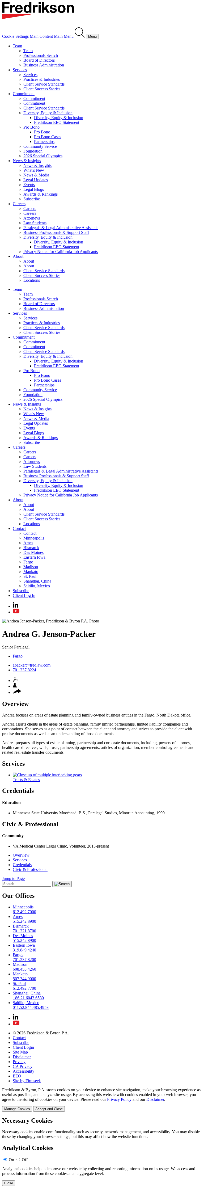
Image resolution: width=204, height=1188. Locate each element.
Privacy (19, 1061)
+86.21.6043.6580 (28, 998)
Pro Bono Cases (47, 136)
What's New (33, 170)
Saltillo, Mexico (36, 586)
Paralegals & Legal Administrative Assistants (60, 227)
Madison (30, 566)
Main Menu (64, 36)
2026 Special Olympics (42, 156)
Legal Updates (35, 180)
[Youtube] (16, 612)
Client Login (23, 1047)
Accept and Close (49, 1109)
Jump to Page (13, 878)
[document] (102, 1151)
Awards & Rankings (40, 194)
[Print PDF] (15, 680)
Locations (31, 280)
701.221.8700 (24, 931)
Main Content (41, 36)
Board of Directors (39, 60)
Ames (28, 543)
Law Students (34, 223)
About (18, 256)
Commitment (24, 93)
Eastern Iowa (34, 557)
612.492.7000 (24, 911)
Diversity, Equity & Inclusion (48, 113)
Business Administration (43, 65)
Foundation (32, 151)
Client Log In (24, 595)
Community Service (40, 146)
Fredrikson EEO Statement (56, 122)
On (11, 1159)
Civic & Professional (30, 869)
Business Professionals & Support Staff (56, 232)
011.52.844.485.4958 (31, 1007)
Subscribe (31, 199)
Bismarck (31, 547)
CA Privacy (22, 1066)
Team (17, 46)
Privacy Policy (119, 1099)
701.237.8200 (24, 959)
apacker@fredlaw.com (31, 665)
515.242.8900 (24, 921)
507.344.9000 (24, 978)
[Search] (80, 36)
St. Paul (29, 576)
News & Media (36, 175)
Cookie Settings (15, 36)
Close (8, 1183)
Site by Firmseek (27, 1081)
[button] (17, 692)
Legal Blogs (33, 189)
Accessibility (23, 1071)
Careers (19, 203)
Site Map (20, 1052)
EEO (17, 1076)
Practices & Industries (41, 79)
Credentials (22, 864)
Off (25, 1159)
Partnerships (44, 141)
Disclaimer (22, 1057)
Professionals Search (40, 55)
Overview (21, 855)
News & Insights (27, 160)
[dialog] (102, 1100)
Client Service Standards (44, 84)
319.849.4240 (24, 950)
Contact (19, 528)
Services (20, 70)
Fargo (28, 562)
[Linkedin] (15, 606)
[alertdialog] (102, 1151)
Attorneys (31, 218)
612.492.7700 (24, 988)
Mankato (30, 571)
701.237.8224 (24, 670)
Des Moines (33, 552)
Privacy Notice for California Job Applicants (60, 251)
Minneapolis (33, 538)
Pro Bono (31, 127)
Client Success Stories (41, 89)
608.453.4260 (24, 969)
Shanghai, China (37, 581)
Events (29, 184)
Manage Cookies (17, 1109)
